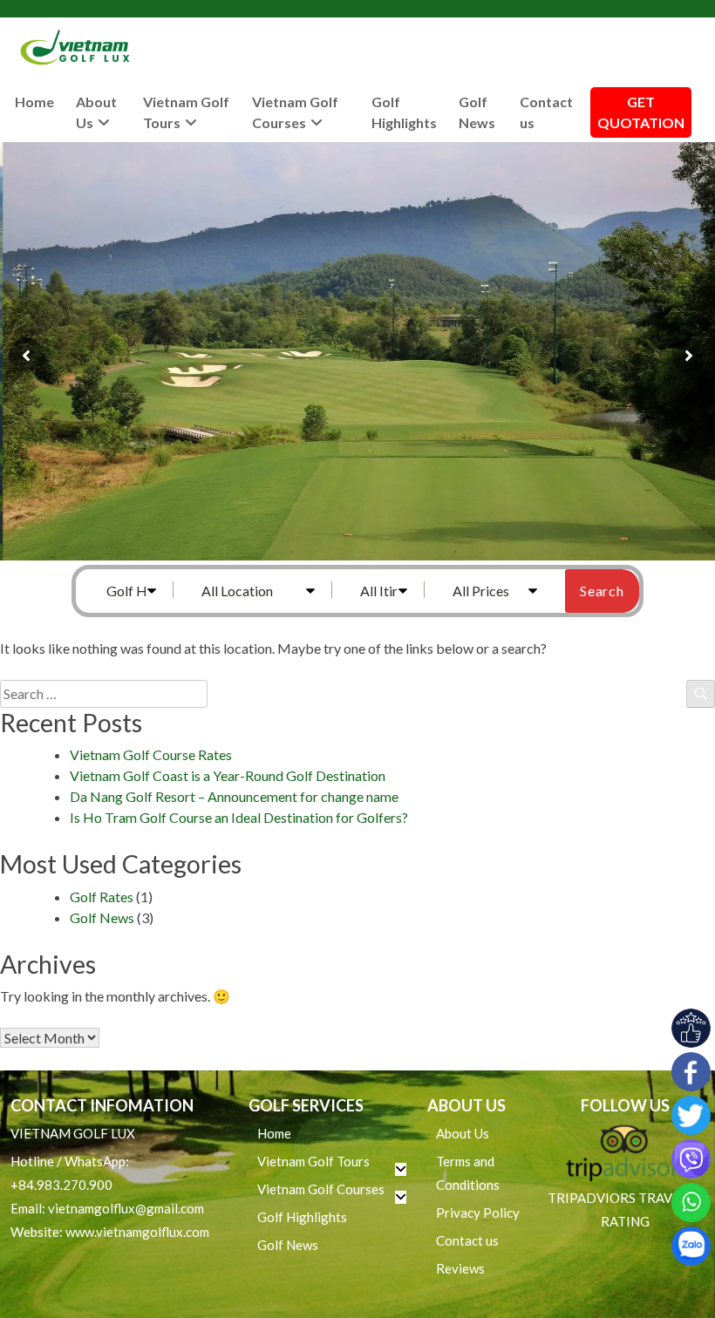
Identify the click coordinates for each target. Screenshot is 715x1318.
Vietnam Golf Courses (295, 112)
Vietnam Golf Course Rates (151, 754)
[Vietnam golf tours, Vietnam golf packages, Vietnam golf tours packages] (78, 48)
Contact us (546, 112)
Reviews (460, 1268)
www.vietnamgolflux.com (137, 1232)
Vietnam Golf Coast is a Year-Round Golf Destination (227, 775)
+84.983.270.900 (61, 1184)
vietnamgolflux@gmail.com (126, 1208)
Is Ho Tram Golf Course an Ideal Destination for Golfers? (239, 817)
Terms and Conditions (468, 1172)
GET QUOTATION (640, 112)
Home (34, 101)
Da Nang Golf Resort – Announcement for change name (234, 796)
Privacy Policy (478, 1212)
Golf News (477, 112)
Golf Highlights (404, 112)
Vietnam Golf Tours (186, 112)
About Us (96, 112)
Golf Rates (101, 896)
